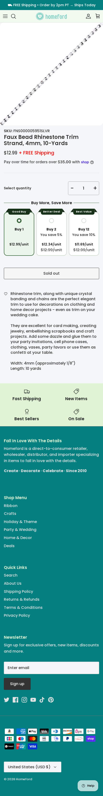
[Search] (16, 16)
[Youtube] (33, 700)
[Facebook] (15, 700)
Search (10, 575)
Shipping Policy (18, 591)
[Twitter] (6, 700)
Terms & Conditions (23, 607)
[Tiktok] (42, 700)
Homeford (24, 779)
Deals (9, 546)
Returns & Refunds (22, 599)
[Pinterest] (51, 700)
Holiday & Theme (20, 521)
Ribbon (10, 505)
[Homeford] (51, 16)
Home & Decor (18, 537)
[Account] (87, 16)
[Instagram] (24, 700)
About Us (13, 583)
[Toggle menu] (5, 16)
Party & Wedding (20, 529)
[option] (51, 74)
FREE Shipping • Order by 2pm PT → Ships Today (54, 5)
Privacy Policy (17, 615)
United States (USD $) (29, 767)
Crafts (10, 513)
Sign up (17, 684)
